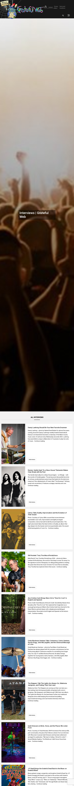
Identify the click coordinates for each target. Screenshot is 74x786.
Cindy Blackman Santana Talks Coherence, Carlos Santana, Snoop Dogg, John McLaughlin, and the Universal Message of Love (49, 642)
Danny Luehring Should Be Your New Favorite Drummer (47, 427)
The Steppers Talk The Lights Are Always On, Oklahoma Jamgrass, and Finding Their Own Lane (47, 684)
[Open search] (63, 15)
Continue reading (39, 441)
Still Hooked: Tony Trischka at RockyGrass (43, 555)
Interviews (32, 459)
